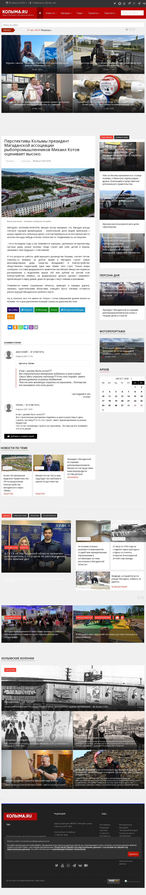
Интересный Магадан (73, 310)
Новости (50, 13)
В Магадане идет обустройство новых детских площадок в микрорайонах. (106, 635)
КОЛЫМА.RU (15, 12)
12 (116, 396)
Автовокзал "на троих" (19, 702)
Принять (133, 854)
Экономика (25, 161)
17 (103, 400)
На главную (105, 824)
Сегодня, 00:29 (84, 588)
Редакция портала (104, 829)
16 (141, 396)
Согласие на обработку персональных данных (129, 861)
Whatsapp (42, 310)
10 (103, 396)
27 (122, 405)
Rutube (54, 310)
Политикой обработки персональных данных (77, 847)
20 (122, 400)
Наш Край (10, 161)
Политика (34, 516)
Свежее (6, 516)
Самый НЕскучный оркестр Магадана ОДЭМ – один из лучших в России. (34, 785)
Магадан (65, 13)
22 (135, 400)
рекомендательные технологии (69, 849)
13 (122, 396)
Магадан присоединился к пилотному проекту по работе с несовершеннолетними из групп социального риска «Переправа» (34, 634)
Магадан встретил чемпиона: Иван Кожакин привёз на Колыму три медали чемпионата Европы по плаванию (37, 103)
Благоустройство (84, 617)
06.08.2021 (7, 468)
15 (135, 396)
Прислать (109, 13)
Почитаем (10, 670)
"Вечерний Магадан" (128, 830)
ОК (11, 317)
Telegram (27, 310)
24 (103, 405)
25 (109, 405)
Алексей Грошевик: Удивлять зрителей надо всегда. (31, 780)
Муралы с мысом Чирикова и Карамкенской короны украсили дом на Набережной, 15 (37, 64)
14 (128, 396)
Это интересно (49, 516)
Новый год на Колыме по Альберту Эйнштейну (100, 738)
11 (109, 396)
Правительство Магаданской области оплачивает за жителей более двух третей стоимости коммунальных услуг (109, 103)
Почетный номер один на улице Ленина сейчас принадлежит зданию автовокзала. (47, 706)
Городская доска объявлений (126, 834)
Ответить (38, 352)
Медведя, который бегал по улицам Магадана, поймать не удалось (74, 30)
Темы (79, 13)
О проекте (104, 833)
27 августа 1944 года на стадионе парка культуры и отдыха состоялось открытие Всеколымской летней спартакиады (126, 552)
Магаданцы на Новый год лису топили (24, 740)
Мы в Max (13, 310)
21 (128, 400)
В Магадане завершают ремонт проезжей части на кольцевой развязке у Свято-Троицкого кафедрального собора (119, 352)
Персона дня (109, 275)
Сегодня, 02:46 (119, 539)
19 (116, 400)
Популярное (106, 137)
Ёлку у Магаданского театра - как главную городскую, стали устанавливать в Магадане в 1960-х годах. (36, 744)
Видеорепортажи (12, 617)
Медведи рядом (119, 587)
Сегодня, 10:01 (11, 547)
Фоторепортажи (112, 331)
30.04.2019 (39, 468)
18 (109, 400)
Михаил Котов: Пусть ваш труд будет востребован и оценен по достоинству (48, 478)
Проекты (93, 13)
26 (116, 405)
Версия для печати (14, 221)
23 (141, 400)
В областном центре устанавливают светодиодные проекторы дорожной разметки (108, 64)
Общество (8, 494)
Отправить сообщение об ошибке (37, 221)
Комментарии (122, 137)
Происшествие (20, 516)
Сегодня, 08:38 (84, 539)
